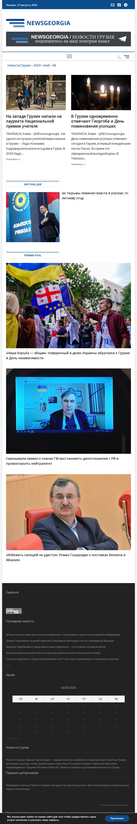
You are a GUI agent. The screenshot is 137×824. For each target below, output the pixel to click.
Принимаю (117, 818)
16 (68, 719)
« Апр (9, 738)
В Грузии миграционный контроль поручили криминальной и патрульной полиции (53, 652)
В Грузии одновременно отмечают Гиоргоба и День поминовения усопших (97, 121)
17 (84, 719)
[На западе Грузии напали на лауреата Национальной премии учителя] (36, 92)
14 (36, 719)
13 (20, 719)
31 (84, 732)
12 (116, 712)
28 (36, 732)
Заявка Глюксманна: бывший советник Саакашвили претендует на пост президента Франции (60, 640)
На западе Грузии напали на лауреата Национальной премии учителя (34, 121)
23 (68, 726)
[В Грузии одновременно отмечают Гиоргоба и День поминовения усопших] (101, 92)
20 (20, 726)
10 (84, 712)
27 (20, 732)
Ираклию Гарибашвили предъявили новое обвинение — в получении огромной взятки (56, 646)
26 (116, 726)
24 (84, 726)
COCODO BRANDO (107, 812)
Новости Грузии (16, 812)
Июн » (17, 738)
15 (52, 719)
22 (52, 726)
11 (100, 712)
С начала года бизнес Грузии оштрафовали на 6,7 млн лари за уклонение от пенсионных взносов (62, 658)
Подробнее (19, 160)
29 (52, 732)
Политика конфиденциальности (114, 805)
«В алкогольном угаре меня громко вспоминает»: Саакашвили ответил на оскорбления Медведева (63, 634)
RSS (8, 665)
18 (100, 719)
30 (68, 732)
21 (36, 726)
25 (100, 726)
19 (116, 719)
